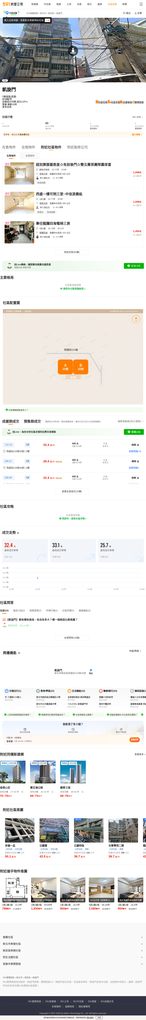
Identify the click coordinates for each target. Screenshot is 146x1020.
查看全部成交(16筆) (72, 491)
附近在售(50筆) (72, 252)
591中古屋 (78, 1001)
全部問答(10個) (72, 638)
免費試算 (134, 739)
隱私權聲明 (84, 1006)
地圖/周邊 (134, 651)
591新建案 (50, 1001)
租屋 (58, 4)
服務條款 (69, 1006)
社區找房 (112, 4)
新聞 (124, 4)
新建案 (34, 4)
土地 (69, 4)
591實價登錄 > (33, 13)
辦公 (89, 4)
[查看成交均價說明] (27, 102)
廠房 (100, 4)
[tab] (11, 156)
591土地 (64, 1001)
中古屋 (47, 4)
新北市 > (44, 13)
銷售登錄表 (129, 421)
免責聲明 (56, 1006)
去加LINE (136, 266)
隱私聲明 (90, 1018)
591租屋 (92, 1001)
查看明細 (133, 451)
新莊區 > (52, 13)
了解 (47, 20)
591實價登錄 (34, 1001)
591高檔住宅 (107, 1001)
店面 (79, 4)
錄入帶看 (136, 134)
